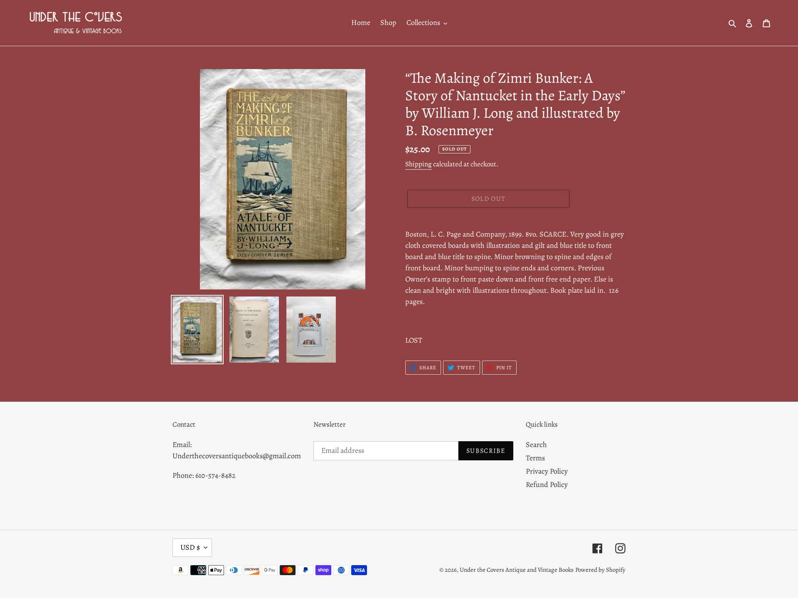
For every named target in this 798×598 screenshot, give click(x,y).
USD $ (190, 547)
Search (536, 445)
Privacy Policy (547, 471)
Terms (535, 458)
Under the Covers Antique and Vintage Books (517, 570)
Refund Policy (547, 484)
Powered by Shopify (600, 570)
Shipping (418, 164)
